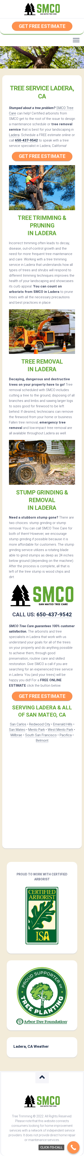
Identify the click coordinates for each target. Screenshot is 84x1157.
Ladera (14, 135)
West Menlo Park (60, 730)
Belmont (42, 740)
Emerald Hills (62, 724)
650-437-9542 (26, 140)
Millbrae (16, 735)
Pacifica (66, 735)
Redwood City (39, 724)
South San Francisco (41, 735)
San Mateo (17, 730)
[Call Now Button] (73, 1147)
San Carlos (18, 724)
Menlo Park (36, 730)
